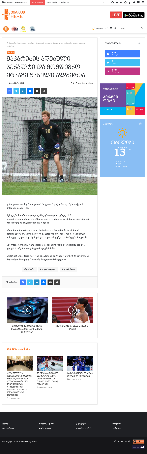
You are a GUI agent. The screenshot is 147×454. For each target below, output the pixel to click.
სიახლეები (22, 43)
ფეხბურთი (69, 269)
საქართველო (49, 269)
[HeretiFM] (18, 13)
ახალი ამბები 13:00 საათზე (57, 2)
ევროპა (30, 269)
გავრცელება (45, 428)
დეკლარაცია (8, 428)
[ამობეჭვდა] (44, 91)
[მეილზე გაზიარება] (37, 91)
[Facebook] (9, 91)
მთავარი (12, 43)
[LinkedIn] (23, 91)
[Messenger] (30, 91)
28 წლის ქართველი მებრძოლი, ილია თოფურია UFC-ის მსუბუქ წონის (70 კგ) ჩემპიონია (47, 378)
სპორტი (31, 43)
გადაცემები (81, 424)
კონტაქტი (116, 428)
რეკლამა (116, 424)
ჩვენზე (5, 424)
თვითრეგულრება (84, 428)
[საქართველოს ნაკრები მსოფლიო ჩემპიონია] (80, 363)
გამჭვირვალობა (46, 424)
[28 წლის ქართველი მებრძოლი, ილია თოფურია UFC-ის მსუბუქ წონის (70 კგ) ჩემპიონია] (50, 363)
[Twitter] (16, 91)
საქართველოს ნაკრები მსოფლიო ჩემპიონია (80, 374)
